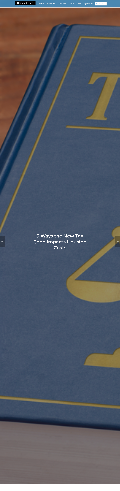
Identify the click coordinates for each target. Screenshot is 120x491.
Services (41, 3)
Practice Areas (51, 3)
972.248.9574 (89, 3)
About (79, 3)
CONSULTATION (100, 3)
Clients (72, 3)
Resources (63, 3)
